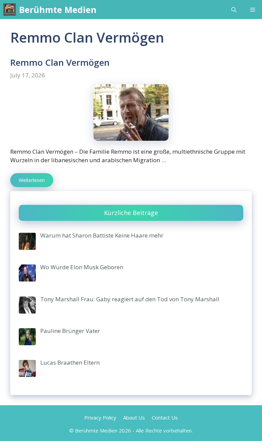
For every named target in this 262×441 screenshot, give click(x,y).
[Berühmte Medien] (9, 9)
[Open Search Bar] (233, 9)
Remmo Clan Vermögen (60, 62)
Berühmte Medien (58, 9)
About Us (134, 417)
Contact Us (165, 417)
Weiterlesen (32, 180)
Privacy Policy (100, 417)
